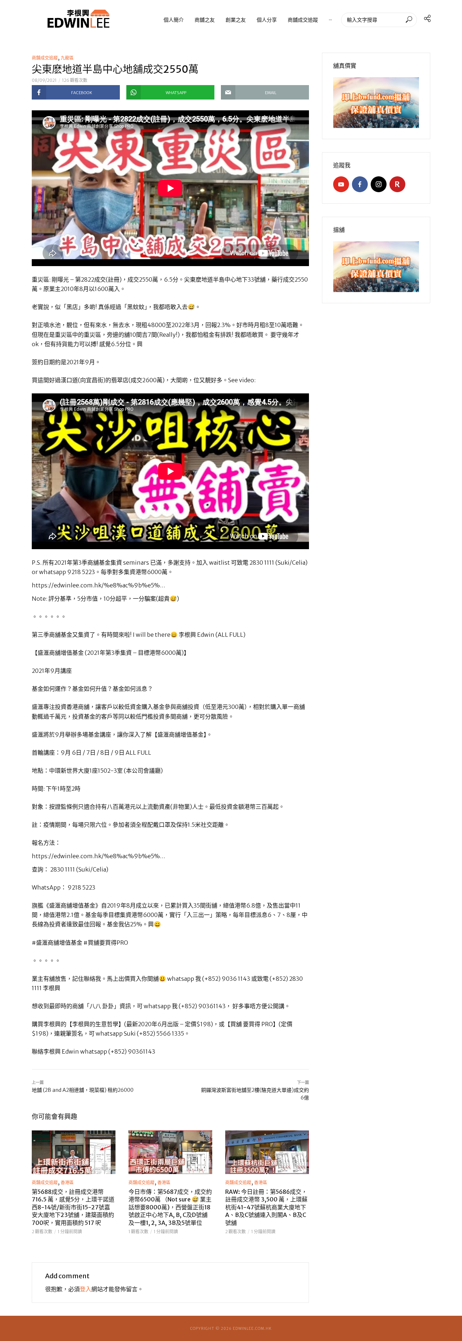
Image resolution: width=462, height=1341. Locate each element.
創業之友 (236, 19)
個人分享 (267, 19)
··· (330, 19)
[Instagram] (379, 184)
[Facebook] (360, 184)
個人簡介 (174, 19)
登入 (85, 1289)
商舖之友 (205, 19)
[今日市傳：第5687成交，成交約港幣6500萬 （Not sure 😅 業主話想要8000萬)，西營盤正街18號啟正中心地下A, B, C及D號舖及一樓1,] (170, 1152)
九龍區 (67, 58)
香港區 (67, 1182)
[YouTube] (341, 184)
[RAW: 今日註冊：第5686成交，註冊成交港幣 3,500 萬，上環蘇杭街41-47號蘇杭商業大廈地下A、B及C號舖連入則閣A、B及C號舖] (267, 1152)
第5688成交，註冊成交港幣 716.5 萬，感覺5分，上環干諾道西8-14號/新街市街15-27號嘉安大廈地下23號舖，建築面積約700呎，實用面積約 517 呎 (73, 1207)
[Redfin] (397, 184)
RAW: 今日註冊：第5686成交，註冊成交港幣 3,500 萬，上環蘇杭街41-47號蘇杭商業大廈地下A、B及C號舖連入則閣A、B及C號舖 (266, 1207)
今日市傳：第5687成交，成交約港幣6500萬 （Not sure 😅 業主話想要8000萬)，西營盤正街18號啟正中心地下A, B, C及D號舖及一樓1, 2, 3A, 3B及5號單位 (170, 1207)
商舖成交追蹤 (303, 19)
